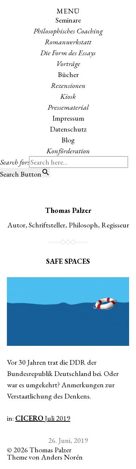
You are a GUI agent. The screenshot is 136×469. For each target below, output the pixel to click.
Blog (68, 140)
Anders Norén (62, 457)
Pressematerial (68, 107)
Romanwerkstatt (68, 42)
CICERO (29, 418)
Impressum (68, 118)
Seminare (68, 20)
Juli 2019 (56, 418)
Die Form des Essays (68, 52)
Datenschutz (68, 129)
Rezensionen (68, 85)
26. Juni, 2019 (68, 440)
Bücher (68, 74)
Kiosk (68, 96)
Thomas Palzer (68, 210)
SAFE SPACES (68, 261)
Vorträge (68, 63)
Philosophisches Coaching (68, 31)
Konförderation (68, 150)
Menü (68, 11)
